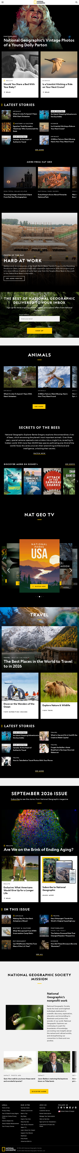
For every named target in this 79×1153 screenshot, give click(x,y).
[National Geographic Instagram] (58, 1107)
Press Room (24, 1138)
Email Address (24, 314)
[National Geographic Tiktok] (73, 1107)
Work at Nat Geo (44, 1119)
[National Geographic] (39, 2)
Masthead (24, 1136)
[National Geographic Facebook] (61, 1107)
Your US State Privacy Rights (10, 1113)
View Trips (47, 710)
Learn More (48, 895)
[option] (20, 182)
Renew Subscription (45, 1113)
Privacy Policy (6, 1110)
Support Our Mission (27, 1133)
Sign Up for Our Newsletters (48, 1122)
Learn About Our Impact (28, 1130)
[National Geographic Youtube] (67, 1107)
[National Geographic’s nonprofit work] (39, 1017)
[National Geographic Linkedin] (70, 1107)
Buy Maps (23, 1116)
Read (8, 92)
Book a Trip (24, 1113)
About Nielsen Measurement (10, 1123)
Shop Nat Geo (25, 1122)
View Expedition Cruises (16, 712)
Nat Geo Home (25, 1108)
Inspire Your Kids (26, 1119)
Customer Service (45, 1110)
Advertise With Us (26, 1141)
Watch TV (24, 1127)
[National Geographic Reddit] (75, 1107)
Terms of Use (6, 1108)
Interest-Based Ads (7, 1121)
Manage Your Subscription (47, 1116)
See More (39, 150)
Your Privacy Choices (8, 1126)
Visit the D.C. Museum (27, 1124)
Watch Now (39, 453)
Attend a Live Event (27, 1110)
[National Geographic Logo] (9, 1151)
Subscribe (15, 799)
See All (39, 954)
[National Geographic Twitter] (64, 1107)
